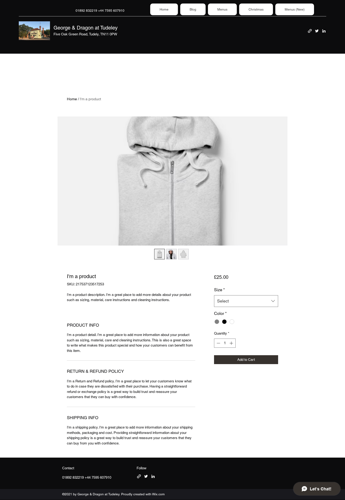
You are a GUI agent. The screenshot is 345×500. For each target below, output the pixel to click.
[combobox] (246, 301)
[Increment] (232, 343)
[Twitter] (316, 31)
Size (219, 289)
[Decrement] (218, 343)
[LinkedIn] (324, 31)
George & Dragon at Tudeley (86, 28)
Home (72, 99)
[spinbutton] (225, 343)
